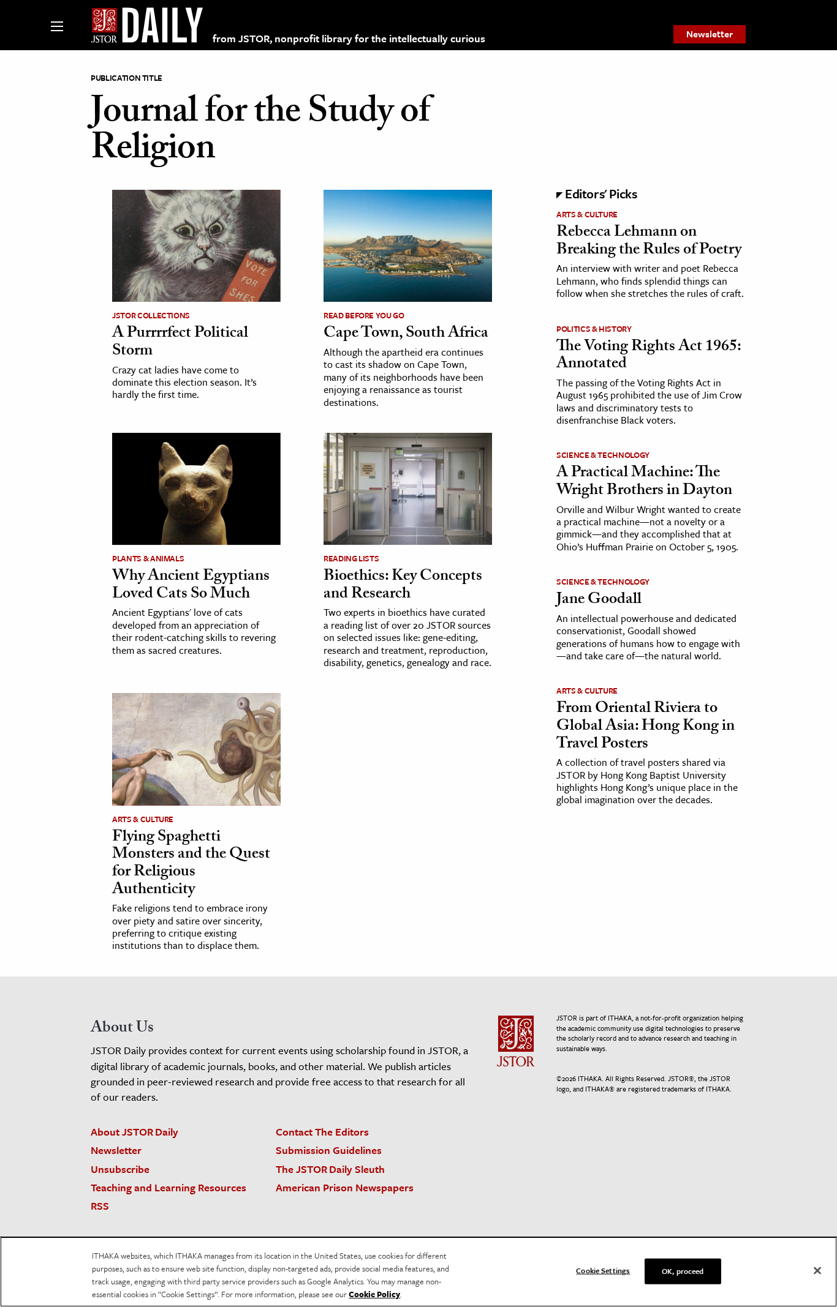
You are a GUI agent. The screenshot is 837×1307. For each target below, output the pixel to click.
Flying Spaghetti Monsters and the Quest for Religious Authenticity (191, 864)
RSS (100, 1205)
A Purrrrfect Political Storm (180, 343)
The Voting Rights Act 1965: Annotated (648, 356)
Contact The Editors (322, 1131)
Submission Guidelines (329, 1150)
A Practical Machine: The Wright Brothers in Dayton (644, 482)
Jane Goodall (599, 600)
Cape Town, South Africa (406, 334)
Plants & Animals (148, 558)
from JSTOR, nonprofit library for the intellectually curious (349, 38)
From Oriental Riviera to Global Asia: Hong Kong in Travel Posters (645, 727)
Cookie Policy (374, 1294)
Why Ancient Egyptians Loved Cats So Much (191, 586)
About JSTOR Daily (134, 1131)
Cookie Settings (603, 1270)
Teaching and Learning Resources (168, 1187)
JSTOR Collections (151, 315)
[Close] (817, 1270)
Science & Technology (603, 455)
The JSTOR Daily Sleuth (330, 1169)
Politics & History (594, 329)
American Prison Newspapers (345, 1187)
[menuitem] (709, 34)
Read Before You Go (364, 315)
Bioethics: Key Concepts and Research (403, 586)
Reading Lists (351, 558)
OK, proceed (682, 1270)
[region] (418, 1272)
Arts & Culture (142, 819)
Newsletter (709, 33)
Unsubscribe (120, 1169)
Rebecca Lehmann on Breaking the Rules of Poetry (648, 242)
